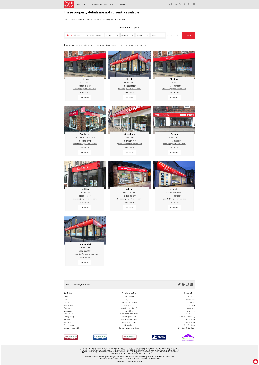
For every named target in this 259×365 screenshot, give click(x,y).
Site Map (192, 305)
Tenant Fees (190, 311)
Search (188, 35)
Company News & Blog (72, 328)
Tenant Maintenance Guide (129, 328)
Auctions (67, 319)
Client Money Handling (187, 316)
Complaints (191, 308)
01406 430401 (130, 196)
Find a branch (129, 297)
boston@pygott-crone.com (174, 144)
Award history (129, 305)
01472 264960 (175, 196)
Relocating (67, 322)
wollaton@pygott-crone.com (85, 144)
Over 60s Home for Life (128, 308)
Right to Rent (129, 325)
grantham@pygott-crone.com (129, 144)
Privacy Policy (190, 299)
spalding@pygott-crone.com (85, 199)
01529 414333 (175, 86)
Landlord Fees (190, 314)
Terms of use (190, 297)
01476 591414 (130, 141)
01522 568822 (130, 86)
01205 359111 (175, 141)
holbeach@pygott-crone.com (129, 199)
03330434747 (85, 86)
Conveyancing (69, 316)
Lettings (86, 4)
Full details (85, 97)
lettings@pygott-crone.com (84, 89)
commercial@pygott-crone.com (85, 254)
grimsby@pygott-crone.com (174, 199)
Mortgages (120, 4)
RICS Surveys (68, 314)
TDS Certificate (190, 322)
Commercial (109, 4)
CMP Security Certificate (186, 328)
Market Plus (129, 311)
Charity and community (129, 302)
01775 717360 (85, 196)
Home (66, 297)
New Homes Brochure (129, 319)
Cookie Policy (190, 302)
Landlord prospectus (128, 316)
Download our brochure (129, 314)
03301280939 (85, 251)
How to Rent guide (129, 322)
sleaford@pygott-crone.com (174, 89)
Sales (78, 4)
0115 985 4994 (85, 141)
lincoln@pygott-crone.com (129, 89)
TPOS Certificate (189, 319)
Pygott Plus (129, 299)
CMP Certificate (189, 325)
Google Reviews (69, 325)
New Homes (97, 4)
